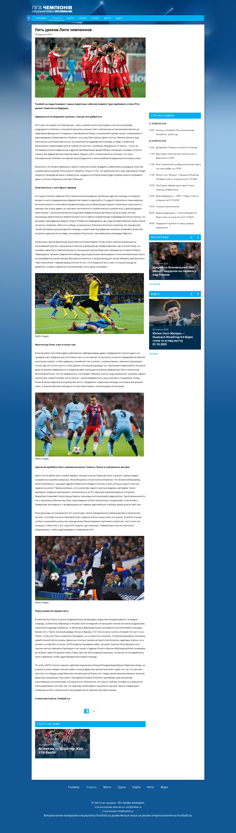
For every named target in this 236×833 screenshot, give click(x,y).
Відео (119, 18)
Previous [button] (192, 237)
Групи (82, 18)
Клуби (95, 18)
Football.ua (184, 815)
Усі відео (153, 353)
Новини (57, 18)
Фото (107, 18)
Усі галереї (154, 283)
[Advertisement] (175, 49)
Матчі (70, 18)
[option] (90, 744)
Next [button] (198, 237)
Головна (41, 18)
